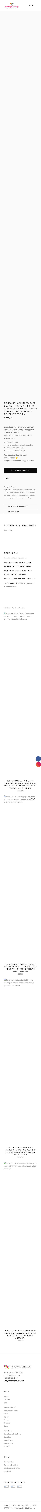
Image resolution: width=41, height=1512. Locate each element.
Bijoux (6, 1417)
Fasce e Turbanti (9, 1407)
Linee (6, 1426)
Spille (6, 1414)
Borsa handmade (13, 489)
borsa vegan (31, 492)
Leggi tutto (15, 974)
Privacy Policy (8, 1462)
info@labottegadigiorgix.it (14, 1381)
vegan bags (27, 498)
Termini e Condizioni (11, 1465)
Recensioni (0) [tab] (13, 512)
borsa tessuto (21, 492)
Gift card (7, 1423)
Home (6, 1396)
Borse (13, 487)
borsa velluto (8, 495)
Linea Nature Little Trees (12, 1434)
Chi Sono (7, 1400)
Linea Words (8, 1443)
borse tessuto (30, 495)
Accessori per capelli (11, 1411)
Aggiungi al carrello (20, 470)
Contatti (7, 1446)
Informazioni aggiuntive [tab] (17, 507)
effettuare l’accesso (15, 583)
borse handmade (19, 495)
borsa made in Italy (10, 492)
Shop (6, 1403)
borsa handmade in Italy (27, 489)
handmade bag (18, 498)
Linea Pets (7, 1437)
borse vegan (8, 498)
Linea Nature (8, 1431)
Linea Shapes (8, 1440)
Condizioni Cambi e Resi (12, 1468)
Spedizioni (7, 1471)
